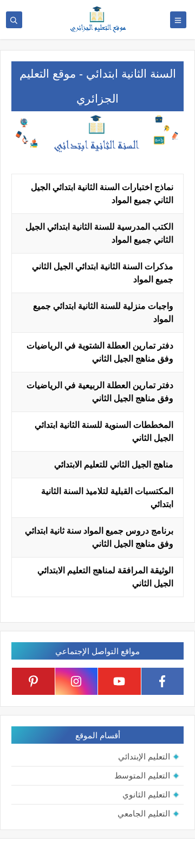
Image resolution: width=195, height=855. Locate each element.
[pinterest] (33, 681)
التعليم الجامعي (144, 813)
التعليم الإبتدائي (144, 756)
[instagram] (76, 681)
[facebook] (162, 681)
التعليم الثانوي (146, 794)
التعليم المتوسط (142, 775)
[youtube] (119, 681)
